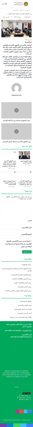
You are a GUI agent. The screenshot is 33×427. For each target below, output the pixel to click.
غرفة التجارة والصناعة (25, 305)
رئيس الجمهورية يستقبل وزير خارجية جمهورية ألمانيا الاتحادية (9, 182)
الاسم (29, 220)
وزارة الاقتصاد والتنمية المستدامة (21, 274)
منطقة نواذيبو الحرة (26, 301)
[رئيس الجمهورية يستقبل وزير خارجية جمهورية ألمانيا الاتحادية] (8, 175)
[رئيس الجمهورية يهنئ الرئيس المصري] (24, 155)
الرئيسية (28, 10)
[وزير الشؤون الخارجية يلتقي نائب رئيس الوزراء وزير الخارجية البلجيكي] (24, 175)
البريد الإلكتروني (26, 227)
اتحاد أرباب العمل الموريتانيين (23, 309)
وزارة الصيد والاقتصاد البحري (23, 283)
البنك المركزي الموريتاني (24, 313)
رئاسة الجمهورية (26, 264)
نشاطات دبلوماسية (18, 10)
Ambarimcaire (27, 17)
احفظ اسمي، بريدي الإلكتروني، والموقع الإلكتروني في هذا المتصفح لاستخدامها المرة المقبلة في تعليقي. (18, 243)
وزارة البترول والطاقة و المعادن (22, 279)
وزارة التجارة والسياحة (25, 287)
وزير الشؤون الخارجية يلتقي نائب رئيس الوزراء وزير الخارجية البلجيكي (25, 182)
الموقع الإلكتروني (26, 234)
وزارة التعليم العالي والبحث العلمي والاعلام (18, 291)
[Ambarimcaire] (21, 3)
